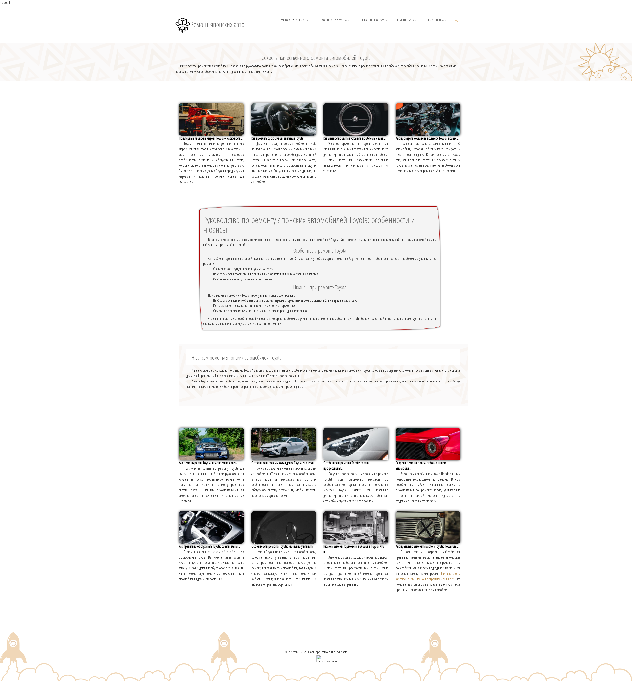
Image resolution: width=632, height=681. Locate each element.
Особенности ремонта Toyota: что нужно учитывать (282, 546)
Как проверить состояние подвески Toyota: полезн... (427, 138)
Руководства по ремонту (294, 20)
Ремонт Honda (435, 20)
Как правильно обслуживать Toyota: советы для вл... (209, 546)
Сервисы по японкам (372, 20)
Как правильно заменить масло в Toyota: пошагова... (427, 546)
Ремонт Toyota (405, 20)
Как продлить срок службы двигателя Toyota (277, 138)
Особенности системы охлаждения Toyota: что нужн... (283, 463)
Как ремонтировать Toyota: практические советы (208, 463)
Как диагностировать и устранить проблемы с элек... (354, 138)
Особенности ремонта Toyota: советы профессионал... (346, 466)
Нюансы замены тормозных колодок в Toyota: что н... (353, 549)
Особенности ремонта (334, 20)
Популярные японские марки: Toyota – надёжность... (211, 138)
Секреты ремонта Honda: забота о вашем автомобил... (421, 466)
